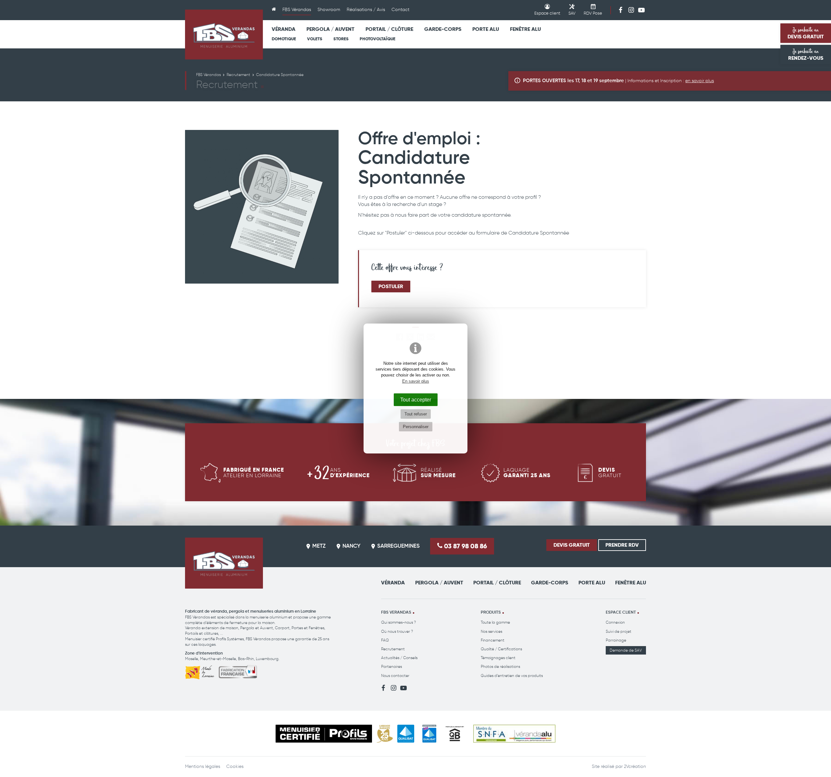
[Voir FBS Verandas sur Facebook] (621, 10)
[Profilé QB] (454, 734)
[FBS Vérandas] (224, 34)
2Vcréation (635, 766)
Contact (400, 9)
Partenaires (391, 666)
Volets (314, 39)
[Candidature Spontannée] (262, 207)
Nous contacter (395, 675)
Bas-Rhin (246, 658)
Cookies (234, 766)
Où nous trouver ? (397, 631)
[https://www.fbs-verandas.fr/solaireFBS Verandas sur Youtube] (641, 10)
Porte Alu (485, 29)
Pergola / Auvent (330, 29)
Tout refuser (415, 414)
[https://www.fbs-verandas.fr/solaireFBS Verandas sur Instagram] (631, 10)
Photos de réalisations (500, 666)
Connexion (615, 622)
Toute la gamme (495, 622)
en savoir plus (699, 80)
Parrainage (616, 640)
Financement (492, 640)
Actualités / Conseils (399, 657)
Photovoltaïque (377, 39)
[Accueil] (274, 10)
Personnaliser (415, 426)
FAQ (385, 640)
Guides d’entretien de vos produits (512, 675)
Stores (341, 39)
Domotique (284, 39)
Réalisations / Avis (366, 9)
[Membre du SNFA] (514, 734)
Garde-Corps (442, 29)
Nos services (491, 631)
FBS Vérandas (296, 9)
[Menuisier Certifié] (324, 734)
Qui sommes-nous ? (398, 622)
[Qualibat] (406, 734)
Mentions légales (202, 766)
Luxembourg (267, 658)
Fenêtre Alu (525, 29)
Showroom (328, 9)
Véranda (283, 29)
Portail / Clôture (389, 29)
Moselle (191, 658)
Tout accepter (415, 399)
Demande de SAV (626, 650)
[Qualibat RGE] (429, 734)
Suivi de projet (618, 631)
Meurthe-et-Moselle (218, 658)
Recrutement (393, 648)
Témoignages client (498, 657)
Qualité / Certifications (501, 648)
